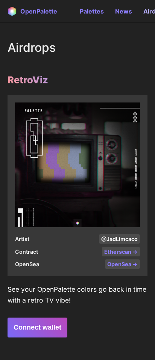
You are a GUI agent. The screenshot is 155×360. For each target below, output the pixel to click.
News (123, 11)
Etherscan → (121, 252)
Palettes (92, 11)
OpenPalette (38, 11)
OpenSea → (122, 264)
